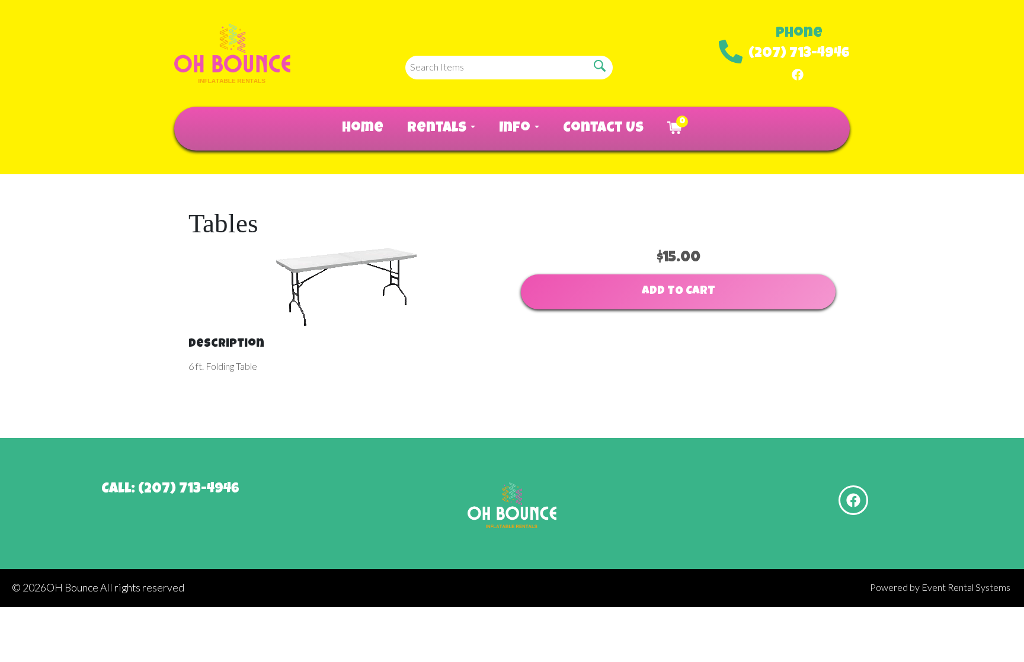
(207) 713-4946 (799, 54)
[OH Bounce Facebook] (798, 73)
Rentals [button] (438, 128)
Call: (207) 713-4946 (170, 489)
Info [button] (516, 128)
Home (362, 128)
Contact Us (603, 128)
